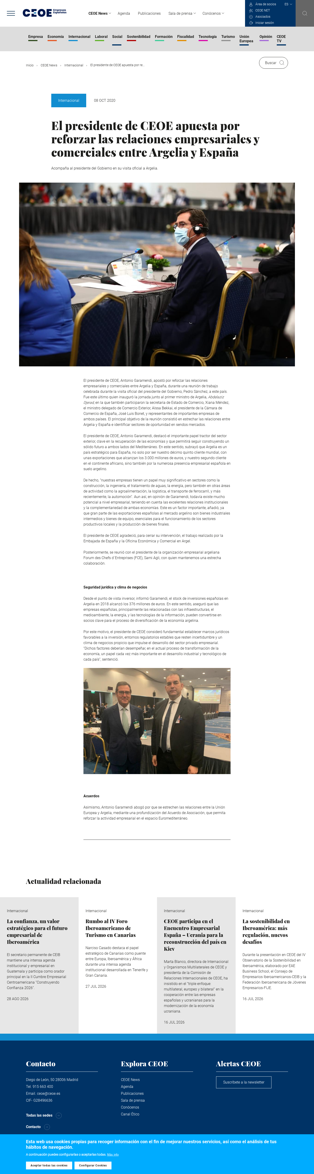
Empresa (35, 36)
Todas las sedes (39, 1115)
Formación (164, 36)
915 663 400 (43, 1086)
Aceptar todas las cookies (49, 1165)
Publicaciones (149, 13)
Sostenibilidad (138, 36)
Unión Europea (246, 38)
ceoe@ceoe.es (48, 1093)
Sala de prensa (180, 13)
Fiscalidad (185, 36)
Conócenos (212, 13)
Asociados (262, 16)
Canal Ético (130, 1114)
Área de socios (265, 4)
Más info (113, 1154)
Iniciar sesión (264, 23)
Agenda (124, 13)
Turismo (228, 36)
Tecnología (208, 36)
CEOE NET (262, 10)
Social (117, 36)
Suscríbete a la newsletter (243, 1082)
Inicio (30, 65)
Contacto (33, 1127)
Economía (56, 36)
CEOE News (98, 13)
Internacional (79, 36)
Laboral (101, 36)
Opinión (266, 36)
